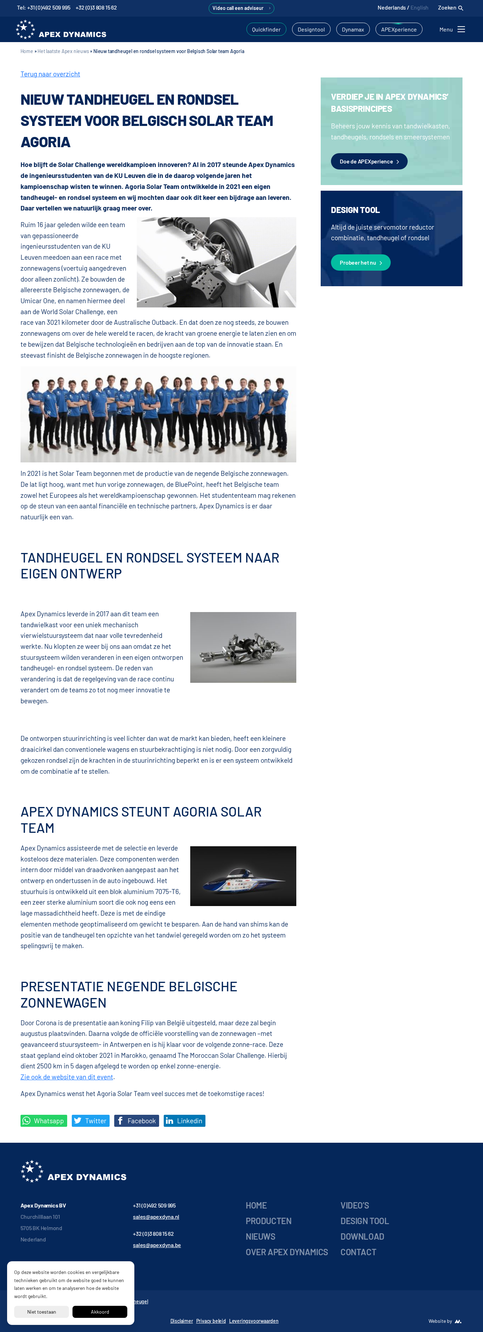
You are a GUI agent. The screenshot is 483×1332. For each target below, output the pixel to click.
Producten (268, 1221)
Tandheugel (135, 1301)
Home (27, 51)
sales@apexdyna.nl (156, 1216)
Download (362, 1236)
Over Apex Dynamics (287, 1252)
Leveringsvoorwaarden (254, 1321)
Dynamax (353, 29)
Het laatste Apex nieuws (63, 51)
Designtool (311, 29)
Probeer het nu (358, 262)
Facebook (141, 1121)
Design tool (365, 1221)
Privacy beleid (211, 1321)
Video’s (355, 1205)
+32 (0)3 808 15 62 (96, 7)
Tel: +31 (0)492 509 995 (43, 7)
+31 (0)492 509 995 (154, 1205)
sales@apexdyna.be (157, 1244)
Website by (440, 1321)
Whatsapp (48, 1121)
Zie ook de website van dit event (67, 1077)
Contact (358, 1252)
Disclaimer (181, 1321)
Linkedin (189, 1121)
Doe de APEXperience (366, 161)
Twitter (95, 1121)
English (420, 7)
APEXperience (399, 29)
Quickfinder (266, 29)
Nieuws (260, 1236)
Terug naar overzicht (50, 74)
